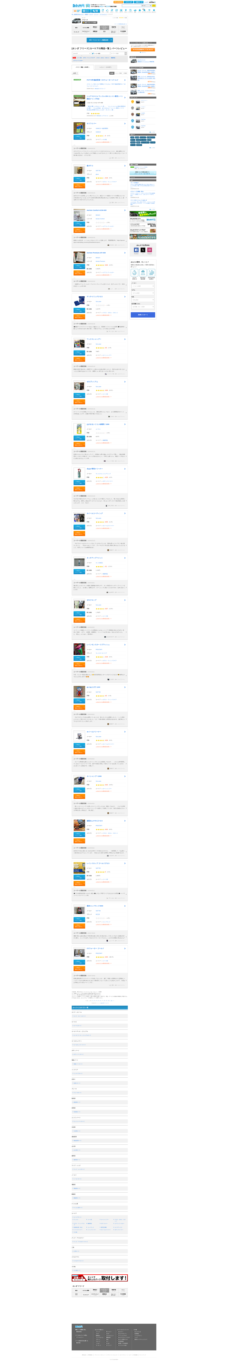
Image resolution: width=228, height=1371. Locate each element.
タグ (107, 1341)
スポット (98, 1339)
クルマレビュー (86, 32)
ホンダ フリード (141, 59)
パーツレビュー (103, 14)
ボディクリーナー (108, 481)
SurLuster (98, 301)
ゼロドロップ (91, 600)
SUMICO (98, 132)
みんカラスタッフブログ (124, 1337)
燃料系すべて (77, 1159)
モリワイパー (91, 123)
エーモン (98, 429)
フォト (123, 27)
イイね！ (98, 1343)
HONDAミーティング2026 (140, 167)
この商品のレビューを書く (78, 137)
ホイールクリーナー (108, 525)
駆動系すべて (77, 1198)
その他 (105, 139)
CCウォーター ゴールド (95, 948)
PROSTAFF (99, 649)
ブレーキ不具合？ (134, 182)
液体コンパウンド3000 (95, 906)
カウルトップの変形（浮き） (137, 191)
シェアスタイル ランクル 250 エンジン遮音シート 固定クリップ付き (105, 97)
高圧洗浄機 (103, 1227)
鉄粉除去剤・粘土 (78, 1227)
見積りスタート (143, 314)
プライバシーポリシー (99, 1355)
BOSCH (98, 215)
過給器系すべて (77, 1140)
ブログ (97, 1333)
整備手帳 (114, 27)
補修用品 (113, 57)
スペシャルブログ (122, 1335)
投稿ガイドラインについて (140, 1339)
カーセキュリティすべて (80, 1044)
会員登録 (136, 1333)
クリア (90, 53)
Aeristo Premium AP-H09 (96, 253)
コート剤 (79, 57)
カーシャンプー (107, 355)
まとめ (107, 1343)
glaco (97, 174)
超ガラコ (90, 166)
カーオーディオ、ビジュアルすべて (82, 1035)
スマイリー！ (144, 100)
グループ (98, 1341)
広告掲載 (135, 1355)
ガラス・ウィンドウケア (89, 57)
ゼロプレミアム (92, 382)
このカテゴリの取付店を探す (103, 142)
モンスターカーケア (101, 653)
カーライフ (109, 1345)
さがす (107, 1333)
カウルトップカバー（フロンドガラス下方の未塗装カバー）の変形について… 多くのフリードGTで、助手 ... (142, 194)
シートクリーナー (92, 1229)
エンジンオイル (145, 142)
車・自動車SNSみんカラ (78, 14)
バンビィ (143, 106)
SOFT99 (98, 170)
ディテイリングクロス (95, 296)
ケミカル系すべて (78, 1207)
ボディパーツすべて (79, 1054)
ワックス (76, 1219)
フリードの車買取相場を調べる (120, 24)
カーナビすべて (77, 1025)
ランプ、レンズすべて (79, 1169)
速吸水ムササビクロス (95, 821)
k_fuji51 (143, 113)
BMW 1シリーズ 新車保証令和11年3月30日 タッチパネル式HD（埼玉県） (146, 78)
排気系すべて (77, 1111)
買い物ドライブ (151, 137)
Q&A (104, 32)
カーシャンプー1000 (94, 776)
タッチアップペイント (95, 558)
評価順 (125, 73)
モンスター (143, 137)
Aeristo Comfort (100, 218)
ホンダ (91, 14)
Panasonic (133, 142)
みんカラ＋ (121, 1331)
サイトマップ (142, 1355)
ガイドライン (123, 1355)
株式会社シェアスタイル (102, 115)
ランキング (76, 32)
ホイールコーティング (95, 513)
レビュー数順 (118, 73)
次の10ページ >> (105, 1003)
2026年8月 (139, 145)
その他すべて (77, 1270)
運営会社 (84, 1355)
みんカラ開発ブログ (123, 1339)
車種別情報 (78, 1331)
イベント (98, 1331)
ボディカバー (104, 1223)
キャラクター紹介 (122, 1345)
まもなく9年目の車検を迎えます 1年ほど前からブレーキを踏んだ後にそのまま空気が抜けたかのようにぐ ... (142, 186)
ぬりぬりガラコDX (93, 687)
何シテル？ (109, 1331)
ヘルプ (146, 2)
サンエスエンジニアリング (103, 473)
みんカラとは (137, 1331)
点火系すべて (77, 1150)
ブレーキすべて (77, 1092)
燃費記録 (95, 32)
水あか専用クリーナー (95, 469)
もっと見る (153, 132)
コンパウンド (106, 922)
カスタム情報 (86, 27)
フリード (96, 14)
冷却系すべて (77, 1131)
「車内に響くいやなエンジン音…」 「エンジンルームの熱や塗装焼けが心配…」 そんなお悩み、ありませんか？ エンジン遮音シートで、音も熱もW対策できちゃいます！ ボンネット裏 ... (106, 108)
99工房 (98, 914)
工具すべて (76, 1251)
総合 (76, 27)
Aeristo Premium (100, 261)
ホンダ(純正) (99, 562)
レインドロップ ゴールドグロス (98, 863)
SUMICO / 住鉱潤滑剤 (102, 128)
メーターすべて (77, 1179)
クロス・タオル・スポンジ (102, 57)
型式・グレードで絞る (89, 22)
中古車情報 (123, 32)
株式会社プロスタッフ (100, 88)
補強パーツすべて (78, 1064)
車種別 (86, 14)
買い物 (137, 137)
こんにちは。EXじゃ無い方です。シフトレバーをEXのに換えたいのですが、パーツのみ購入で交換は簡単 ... (142, 203)
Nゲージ (133, 140)
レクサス (153, 142)
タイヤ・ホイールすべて (80, 1016)
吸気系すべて (77, 1102)
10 (108, 1000)
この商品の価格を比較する (78, 185)
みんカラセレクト (122, 1333)
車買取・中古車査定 (123, 1343)
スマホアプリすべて (79, 1260)
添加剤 (138, 142)
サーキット (98, 1345)
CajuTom (143, 119)
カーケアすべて (77, 1217)
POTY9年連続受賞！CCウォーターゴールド (102, 80)
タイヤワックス (118, 1227)
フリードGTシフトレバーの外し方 (138, 200)
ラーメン (133, 145)
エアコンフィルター (78, 60)
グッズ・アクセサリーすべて (81, 1241)
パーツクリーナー (78, 1229)
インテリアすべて (78, 1073)
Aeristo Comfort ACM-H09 (96, 210)
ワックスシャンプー (94, 339)
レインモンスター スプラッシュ (98, 645)
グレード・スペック (113, 32)
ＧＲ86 (149, 140)
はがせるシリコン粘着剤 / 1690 (98, 424)
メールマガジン (138, 1335)
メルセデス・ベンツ (141, 140)
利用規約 (90, 1355)
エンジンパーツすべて (79, 1121)
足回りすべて (77, 1083)
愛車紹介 (95, 27)
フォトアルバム (99, 1337)
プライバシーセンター (112, 1355)
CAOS (132, 137)
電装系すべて (77, 1188)
